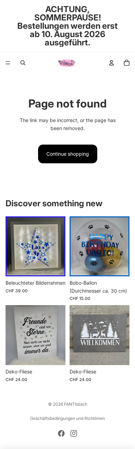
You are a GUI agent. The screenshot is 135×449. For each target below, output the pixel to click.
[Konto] (111, 62)
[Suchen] (22, 62)
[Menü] (8, 63)
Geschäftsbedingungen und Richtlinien (67, 418)
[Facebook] (61, 433)
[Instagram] (74, 433)
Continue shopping (67, 154)
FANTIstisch (75, 404)
